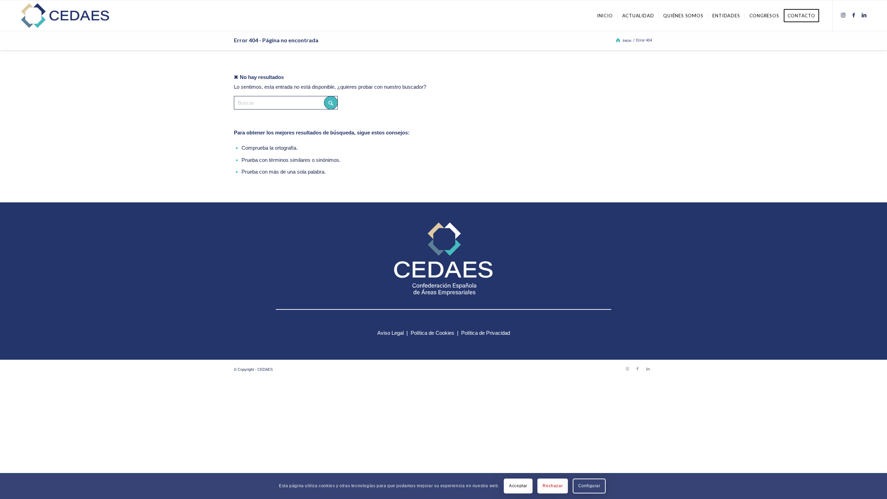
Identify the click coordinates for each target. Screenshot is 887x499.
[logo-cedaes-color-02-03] (65, 15)
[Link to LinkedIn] (864, 15)
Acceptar (518, 485)
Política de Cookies (432, 333)
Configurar (589, 485)
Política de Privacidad (485, 333)
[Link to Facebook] (854, 15)
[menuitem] (604, 15)
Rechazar (553, 485)
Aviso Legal (390, 333)
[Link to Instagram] (843, 15)
